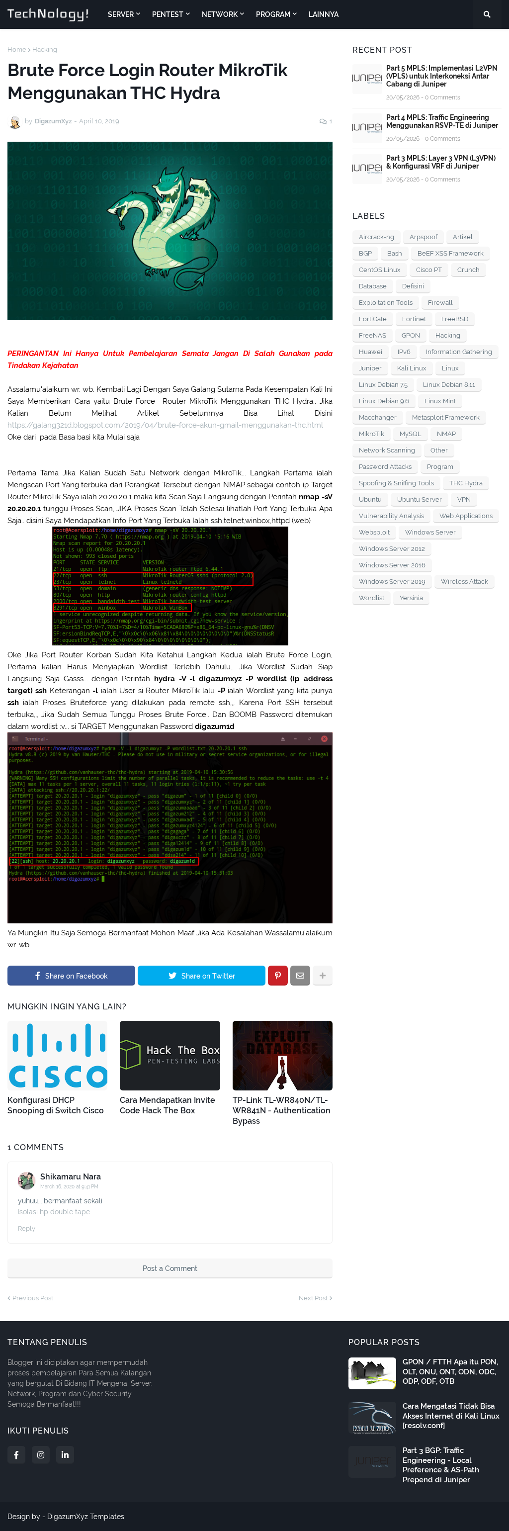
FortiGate (373, 319)
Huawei (370, 352)
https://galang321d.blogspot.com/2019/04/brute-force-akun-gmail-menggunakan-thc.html (165, 425)
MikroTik (371, 434)
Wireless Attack (464, 581)
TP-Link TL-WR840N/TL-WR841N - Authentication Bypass (282, 1110)
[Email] (300, 976)
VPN (464, 499)
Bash (394, 253)
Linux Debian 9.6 (384, 401)
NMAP (446, 434)
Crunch (468, 269)
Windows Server (430, 532)
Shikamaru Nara (70, 1176)
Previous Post (32, 1298)
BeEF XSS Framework (451, 253)
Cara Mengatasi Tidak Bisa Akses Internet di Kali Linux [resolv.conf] (451, 1416)
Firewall (440, 302)
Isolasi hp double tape (54, 1212)
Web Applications (466, 516)
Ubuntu (370, 499)
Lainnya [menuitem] (324, 14)
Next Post (313, 1298)
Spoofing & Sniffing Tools (396, 483)
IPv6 (404, 352)
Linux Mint (440, 401)
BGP (365, 253)
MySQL (411, 434)
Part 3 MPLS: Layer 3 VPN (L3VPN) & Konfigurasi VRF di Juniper (441, 162)
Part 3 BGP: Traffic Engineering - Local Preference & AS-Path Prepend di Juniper (441, 1465)
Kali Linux (411, 368)
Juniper (370, 368)
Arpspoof (423, 237)
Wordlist (371, 598)
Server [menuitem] (121, 14)
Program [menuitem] (273, 14)
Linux (450, 368)
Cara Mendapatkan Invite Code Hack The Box (167, 1105)
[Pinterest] (278, 976)
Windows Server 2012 (392, 548)
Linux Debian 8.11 (449, 384)
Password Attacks (385, 466)
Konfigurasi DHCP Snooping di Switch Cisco (55, 1105)
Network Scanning (387, 450)
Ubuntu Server (419, 499)
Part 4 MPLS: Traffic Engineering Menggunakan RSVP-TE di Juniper (442, 121)
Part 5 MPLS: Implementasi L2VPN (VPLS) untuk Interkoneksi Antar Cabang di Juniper (442, 76)
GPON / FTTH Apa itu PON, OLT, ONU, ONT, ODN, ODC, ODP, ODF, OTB (450, 1371)
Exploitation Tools (386, 302)
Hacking (44, 49)
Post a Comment (170, 1268)
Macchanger (378, 417)
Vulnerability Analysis (391, 516)
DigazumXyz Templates (85, 1517)
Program (440, 466)
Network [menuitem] (220, 14)
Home (16, 49)
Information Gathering (459, 352)
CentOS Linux (380, 269)
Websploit (374, 532)
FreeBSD (454, 319)
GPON (411, 335)
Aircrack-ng (376, 237)
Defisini (413, 286)
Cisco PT (429, 269)
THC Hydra (466, 483)
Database (373, 286)
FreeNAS (372, 335)
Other (439, 450)
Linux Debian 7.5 (383, 384)
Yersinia (411, 598)
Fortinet (414, 319)
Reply (26, 1228)
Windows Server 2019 (392, 581)
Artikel (463, 237)
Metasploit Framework (446, 417)
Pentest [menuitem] (167, 14)
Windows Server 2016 (392, 565)
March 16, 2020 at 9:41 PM (69, 1186)
